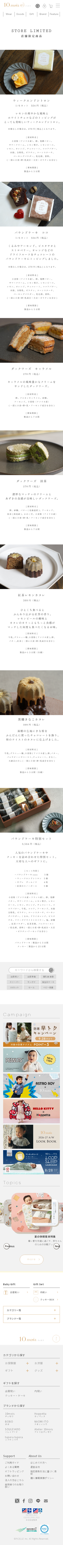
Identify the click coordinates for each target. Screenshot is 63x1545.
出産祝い (15, 976)
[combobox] (31, 970)
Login (44, 6)
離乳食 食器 (48, 976)
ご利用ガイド (12, 1462)
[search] (51, 970)
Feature (54, 14)
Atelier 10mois (43, 1430)
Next (57, 1246)
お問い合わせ (12, 1475)
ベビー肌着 (48, 987)
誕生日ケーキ (48, 982)
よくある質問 (12, 1467)
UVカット (14, 987)
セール (32, 987)
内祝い (38, 1391)
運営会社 (35, 1467)
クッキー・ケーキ (15, 1395)
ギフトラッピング (14, 1471)
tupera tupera (14, 1438)
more (31, 1259)
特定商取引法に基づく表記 (43, 1472)
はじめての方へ (38, 1462)
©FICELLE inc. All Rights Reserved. (31, 1538)
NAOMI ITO (41, 1423)
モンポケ (31, 982)
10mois (10, 1415)
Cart (51, 6)
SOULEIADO (12, 1430)
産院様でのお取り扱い (14, 1485)
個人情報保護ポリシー (42, 1478)
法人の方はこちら (14, 1480)
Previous (7, 1246)
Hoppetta (40, 1415)
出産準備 (31, 976)
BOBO (9, 1423)
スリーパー (15, 982)
